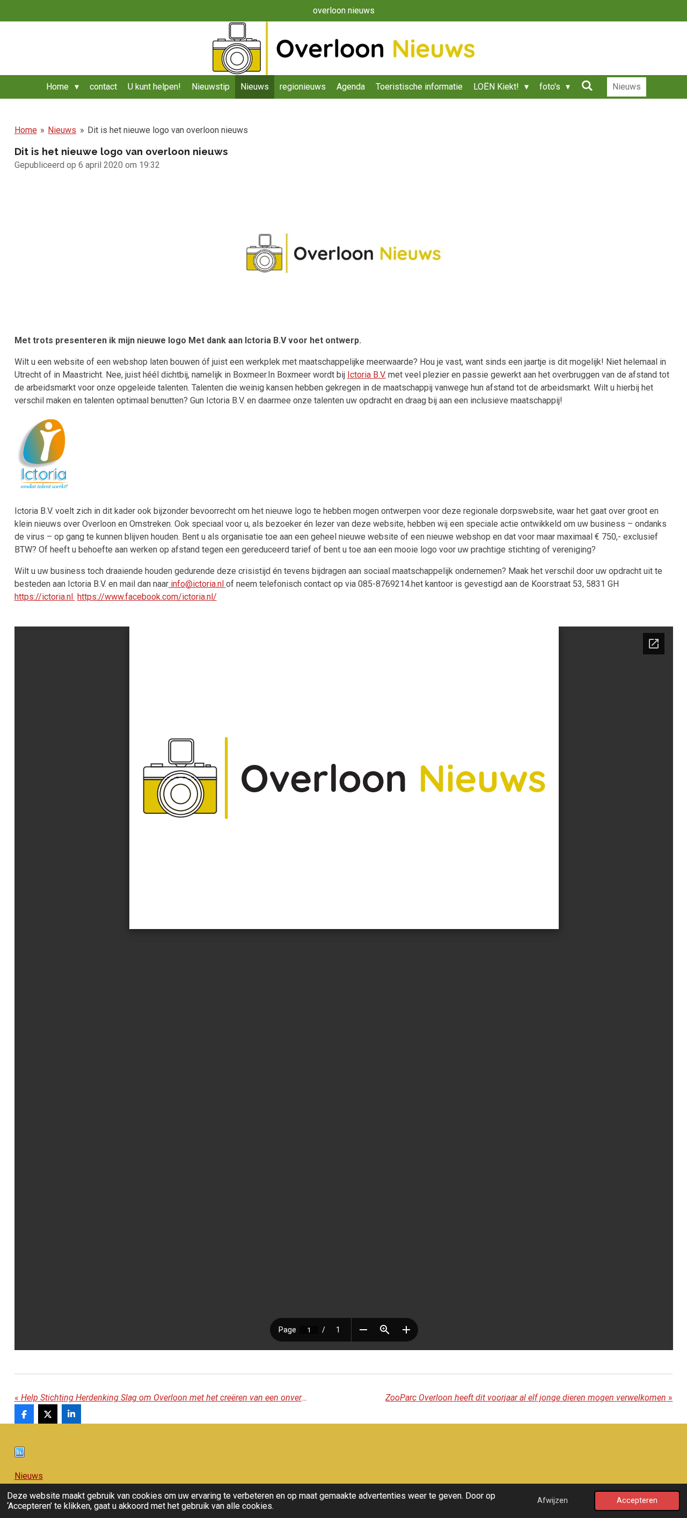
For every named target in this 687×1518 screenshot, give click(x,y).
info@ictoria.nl (197, 584)
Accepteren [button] (637, 1500)
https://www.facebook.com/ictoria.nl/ (147, 597)
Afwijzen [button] (552, 1500)
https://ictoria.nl (44, 597)
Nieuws (62, 130)
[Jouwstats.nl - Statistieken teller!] (19, 1454)
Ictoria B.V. (366, 375)
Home (25, 130)
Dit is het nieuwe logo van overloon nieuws (167, 130)
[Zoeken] (586, 85)
